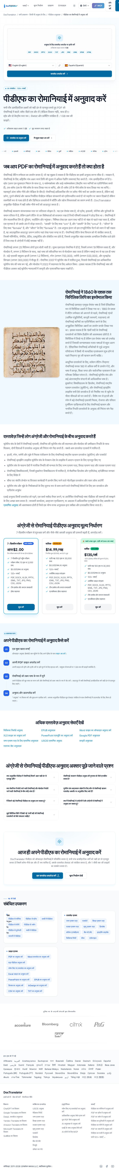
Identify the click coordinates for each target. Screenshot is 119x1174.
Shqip (82, 1073)
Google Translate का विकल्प (14, 1112)
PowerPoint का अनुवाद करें (18, 979)
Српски (91, 1073)
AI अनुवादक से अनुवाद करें (71, 1123)
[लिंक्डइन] (101, 1166)
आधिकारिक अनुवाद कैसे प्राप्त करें (73, 1115)
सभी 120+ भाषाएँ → (98, 1137)
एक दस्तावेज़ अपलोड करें (46, 875)
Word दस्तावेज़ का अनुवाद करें (38, 956)
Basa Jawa (110, 1065)
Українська (57, 1077)
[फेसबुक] (107, 1166)
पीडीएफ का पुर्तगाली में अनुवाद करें (102, 1121)
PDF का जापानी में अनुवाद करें (101, 1129)
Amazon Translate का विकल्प (15, 1125)
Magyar (71, 1065)
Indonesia (81, 1065)
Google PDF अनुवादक (89, 735)
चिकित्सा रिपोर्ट (71, 938)
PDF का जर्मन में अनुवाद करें (101, 1116)
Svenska (101, 1073)
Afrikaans (7, 1061)
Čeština (69, 1061)
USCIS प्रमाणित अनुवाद (51, 740)
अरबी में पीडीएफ (47, 918)
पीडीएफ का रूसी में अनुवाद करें (101, 1133)
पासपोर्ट (84, 921)
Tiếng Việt (75, 1077)
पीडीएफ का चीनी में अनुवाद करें (101, 1125)
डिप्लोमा (102, 926)
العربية (17, 1061)
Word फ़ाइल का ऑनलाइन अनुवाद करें (95, 730)
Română (39, 1073)
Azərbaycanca (28, 1061)
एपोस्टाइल (92, 938)
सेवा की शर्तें (16, 1097)
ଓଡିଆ (83, 1069)
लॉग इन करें (110, 5)
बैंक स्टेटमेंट (88, 932)
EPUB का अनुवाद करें (42, 979)
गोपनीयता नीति (27, 1097)
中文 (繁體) (99, 1077)
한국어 (17, 1069)
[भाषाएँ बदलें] (59, 65)
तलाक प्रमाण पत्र (72, 926)
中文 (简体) (87, 1077)
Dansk (78, 1061)
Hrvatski (61, 1065)
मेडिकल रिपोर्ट (37, 1112)
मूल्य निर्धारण (38, 5)
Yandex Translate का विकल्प (15, 1121)
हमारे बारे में (7, 1097)
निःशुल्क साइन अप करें (41, 138)
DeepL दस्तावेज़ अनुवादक (12, 1116)
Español (107, 1061)
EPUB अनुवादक (48, 730)
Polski (98, 1069)
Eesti (5, 1065)
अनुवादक (12, 5)
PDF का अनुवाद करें (15, 956)
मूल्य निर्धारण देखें (76, 875)
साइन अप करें (60, 653)
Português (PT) (26, 1073)
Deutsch (86, 1061)
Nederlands (66, 1069)
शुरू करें (21, 607)
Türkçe (47, 1077)
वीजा (82, 938)
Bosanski (60, 1061)
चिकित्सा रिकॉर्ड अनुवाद (13, 730)
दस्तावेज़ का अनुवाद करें (18, 138)
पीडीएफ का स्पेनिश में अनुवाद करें (102, 1108)
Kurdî (24, 1069)
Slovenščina (72, 1073)
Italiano (91, 1065)
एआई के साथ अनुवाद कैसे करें (72, 1127)
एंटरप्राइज (62, 5)
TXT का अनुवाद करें (35, 991)
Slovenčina (60, 1073)
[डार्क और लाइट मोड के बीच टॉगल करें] (74, 6)
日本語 (100, 1065)
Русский (49, 1073)
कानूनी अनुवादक (86, 740)
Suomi (21, 1065)
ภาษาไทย (15, 1077)
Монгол (33, 1069)
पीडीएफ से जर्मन (29, 924)
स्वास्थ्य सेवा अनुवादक (12, 745)
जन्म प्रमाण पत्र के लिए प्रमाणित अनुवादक (20, 740)
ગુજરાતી (39, 1065)
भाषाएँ (25, 5)
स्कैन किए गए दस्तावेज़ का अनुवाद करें (21, 968)
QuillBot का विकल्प (10, 1136)
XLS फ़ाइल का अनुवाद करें (14, 735)
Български (43, 1061)
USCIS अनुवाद (38, 1108)
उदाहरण (51, 5)
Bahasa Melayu (51, 1069)
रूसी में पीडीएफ (31, 930)
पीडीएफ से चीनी (13, 924)
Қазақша (7, 1069)
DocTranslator (12, 1092)
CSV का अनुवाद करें (15, 991)
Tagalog (37, 1077)
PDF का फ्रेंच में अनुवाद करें (101, 1112)
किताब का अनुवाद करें (15, 985)
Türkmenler (27, 1077)
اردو (66, 1077)
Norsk (76, 1069)
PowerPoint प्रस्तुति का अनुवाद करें (57, 735)
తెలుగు (6, 1077)
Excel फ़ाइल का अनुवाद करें (18, 974)
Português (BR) (10, 1073)
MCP (100, 5)
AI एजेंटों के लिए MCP (70, 1132)
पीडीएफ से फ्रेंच (31, 918)
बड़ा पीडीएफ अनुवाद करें (16, 962)
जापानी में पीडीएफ (14, 936)
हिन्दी (54, 1065)
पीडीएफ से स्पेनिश (14, 918)
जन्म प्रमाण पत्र (71, 921)
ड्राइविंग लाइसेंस (102, 932)
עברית (47, 1065)
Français (30, 1065)
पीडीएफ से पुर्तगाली (14, 930)
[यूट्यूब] (113, 1166)
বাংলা (51, 1061)
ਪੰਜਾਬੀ (90, 1069)
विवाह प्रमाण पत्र (98, 921)
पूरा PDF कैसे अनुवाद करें (71, 1119)
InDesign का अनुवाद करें (37, 985)
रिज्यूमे (35, 1145)
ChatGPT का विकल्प (11, 1108)
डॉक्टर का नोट (38, 1149)
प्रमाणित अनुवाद (10, 505)
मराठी (41, 1069)
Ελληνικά (97, 1061)
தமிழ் (109, 1073)
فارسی (13, 1065)
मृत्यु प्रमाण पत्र (89, 926)
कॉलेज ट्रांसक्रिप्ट (72, 932)
